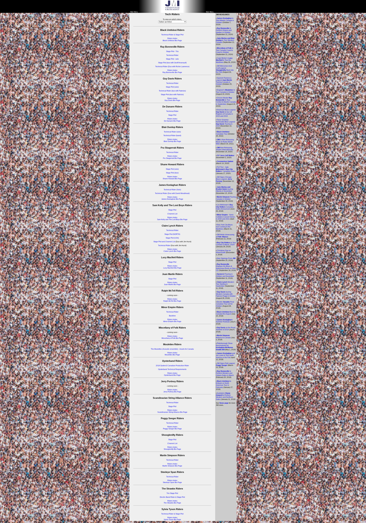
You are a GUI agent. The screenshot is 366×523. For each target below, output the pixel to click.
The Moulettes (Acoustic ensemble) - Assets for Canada (172, 349)
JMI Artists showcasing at (225, 236)
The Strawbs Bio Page (172, 503)
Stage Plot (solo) (172, 87)
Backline (172, 316)
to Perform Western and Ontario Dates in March (225, 373)
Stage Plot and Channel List (164, 242)
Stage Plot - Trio (172, 51)
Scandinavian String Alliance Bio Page (172, 412)
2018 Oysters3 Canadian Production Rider (172, 366)
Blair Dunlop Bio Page (172, 141)
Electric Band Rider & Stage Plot (172, 497)
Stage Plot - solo (172, 59)
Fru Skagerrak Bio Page (172, 158)
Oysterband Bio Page (172, 375)
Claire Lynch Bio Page (172, 251)
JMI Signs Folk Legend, (225, 364)
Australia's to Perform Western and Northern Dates (224, 396)
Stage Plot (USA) (172, 238)
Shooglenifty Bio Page (172, 449)
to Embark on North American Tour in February (223, 384)
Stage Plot (172, 115)
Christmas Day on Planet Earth (223, 252)
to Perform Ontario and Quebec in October (224, 30)
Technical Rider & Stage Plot (172, 35)
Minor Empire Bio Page (172, 321)
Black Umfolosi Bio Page (172, 41)
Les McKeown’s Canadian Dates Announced (225, 207)
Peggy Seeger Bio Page (172, 429)
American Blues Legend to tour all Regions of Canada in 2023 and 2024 (225, 113)
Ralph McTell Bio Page (172, 301)
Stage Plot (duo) (172, 173)
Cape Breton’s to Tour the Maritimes (224, 60)
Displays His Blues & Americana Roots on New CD (226, 267)
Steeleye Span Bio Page (172, 482)
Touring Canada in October (226, 198)
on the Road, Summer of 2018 (226, 329)
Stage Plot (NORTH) (172, 234)
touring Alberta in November (224, 189)
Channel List (172, 214)
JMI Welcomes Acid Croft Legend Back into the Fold (225, 69)
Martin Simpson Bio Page (172, 466)
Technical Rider (172, 55)
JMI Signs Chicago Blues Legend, (224, 179)
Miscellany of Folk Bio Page (172, 338)
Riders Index (172, 38)
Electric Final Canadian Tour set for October (225, 304)
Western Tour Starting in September (225, 284)
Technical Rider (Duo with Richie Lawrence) (172, 67)
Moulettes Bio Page (172, 355)
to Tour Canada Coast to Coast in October (224, 50)
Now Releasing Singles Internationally (224, 149)
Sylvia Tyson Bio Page (172, 520)
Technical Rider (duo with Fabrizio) (172, 91)
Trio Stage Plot (172, 493)
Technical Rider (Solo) (172, 190)
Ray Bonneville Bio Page (172, 72)
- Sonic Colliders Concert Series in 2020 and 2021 (225, 217)
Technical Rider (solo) (172, 132)
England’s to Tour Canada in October (225, 91)
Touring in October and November (225, 275)
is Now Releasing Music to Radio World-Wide (225, 142)
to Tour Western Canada (225, 40)
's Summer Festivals (224, 321)
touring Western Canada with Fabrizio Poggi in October (226, 294)
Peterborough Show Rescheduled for (224, 346)
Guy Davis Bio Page (172, 100)
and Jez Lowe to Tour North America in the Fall (225, 355)
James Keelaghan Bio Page (172, 199)
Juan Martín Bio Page (172, 284)
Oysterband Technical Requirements (172, 369)
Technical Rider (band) (172, 136)
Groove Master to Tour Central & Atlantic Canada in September (226, 101)
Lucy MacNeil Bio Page (172, 268)
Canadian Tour (222, 133)
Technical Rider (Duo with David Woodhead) (172, 193)
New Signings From (226, 258)
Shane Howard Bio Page (172, 179)
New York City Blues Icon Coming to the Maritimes (224, 227)
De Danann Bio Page (172, 121)
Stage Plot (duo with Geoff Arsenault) (172, 63)
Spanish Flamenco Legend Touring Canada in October (224, 81)
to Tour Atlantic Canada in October (225, 20)
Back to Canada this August (225, 313)
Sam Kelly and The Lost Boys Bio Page (172, 220)
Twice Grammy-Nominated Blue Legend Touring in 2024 (225, 123)
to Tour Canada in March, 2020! (226, 244)
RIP (225, 156)
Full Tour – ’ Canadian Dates (225, 169)
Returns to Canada (223, 336)
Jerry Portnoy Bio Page (172, 392)
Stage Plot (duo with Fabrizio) (172, 95)
